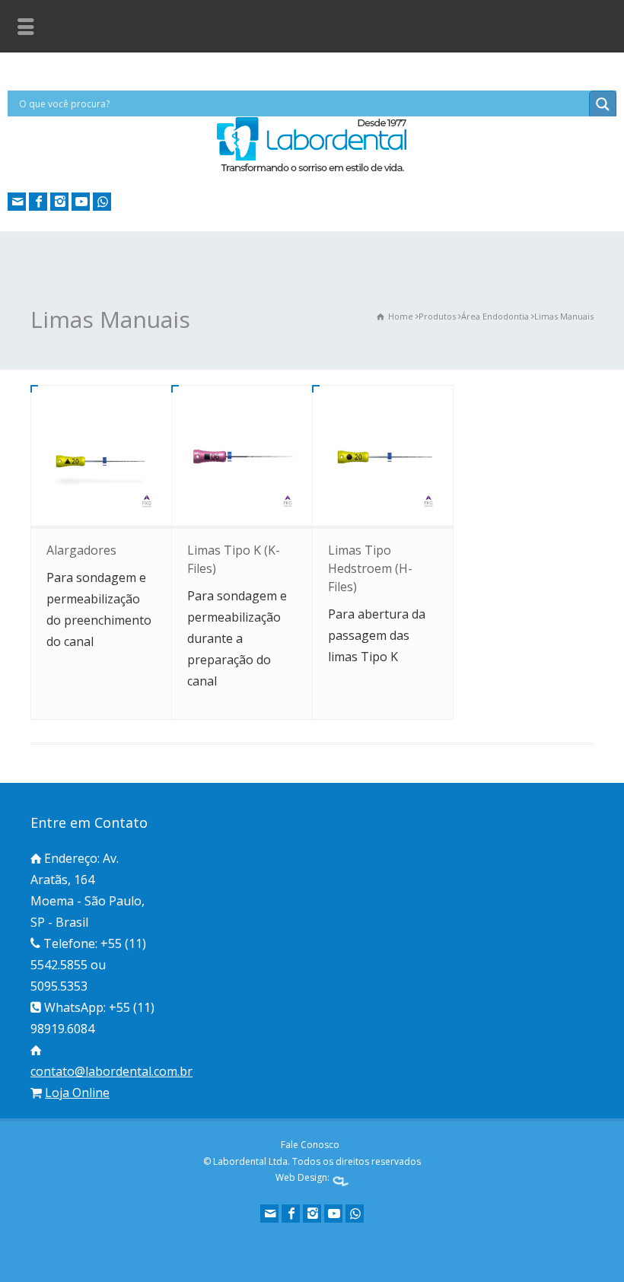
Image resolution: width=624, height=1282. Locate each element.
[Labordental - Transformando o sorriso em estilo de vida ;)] (312, 170)
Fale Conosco (310, 1144)
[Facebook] (38, 201)
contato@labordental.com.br (111, 1071)
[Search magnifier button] (602, 104)
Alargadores (81, 550)
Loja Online (77, 1092)
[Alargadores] (101, 456)
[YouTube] (81, 201)
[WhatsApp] (102, 201)
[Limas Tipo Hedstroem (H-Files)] (383, 456)
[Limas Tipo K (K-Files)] (242, 456)
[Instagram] (59, 201)
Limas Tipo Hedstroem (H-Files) (370, 568)
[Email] (17, 201)
